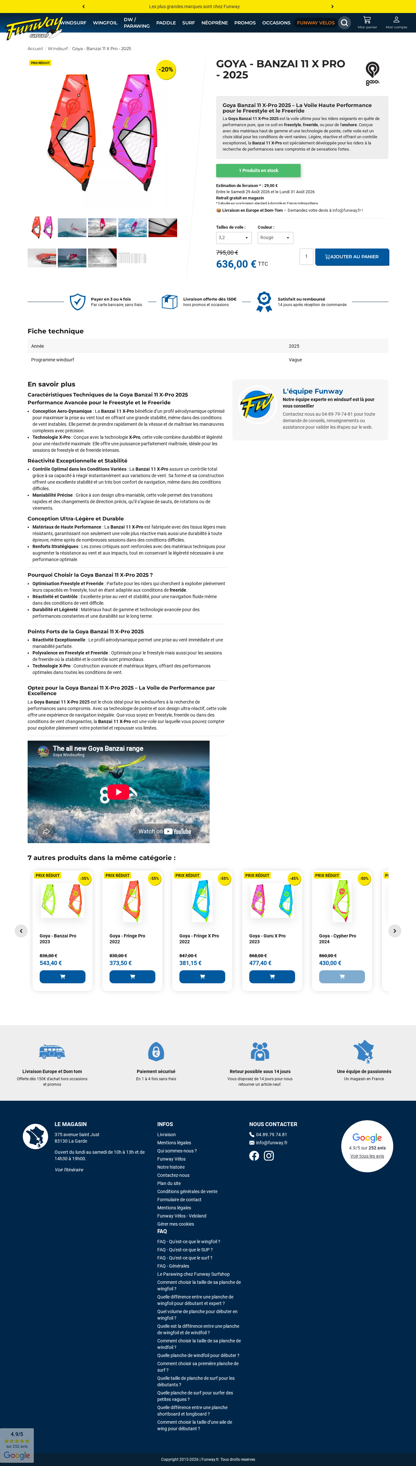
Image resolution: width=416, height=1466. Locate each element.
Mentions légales (174, 1142)
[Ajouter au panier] (62, 976)
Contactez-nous (173, 1175)
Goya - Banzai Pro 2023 (58, 938)
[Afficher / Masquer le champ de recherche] (344, 23)
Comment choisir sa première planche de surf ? (198, 1367)
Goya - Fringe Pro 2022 (127, 938)
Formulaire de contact (179, 1199)
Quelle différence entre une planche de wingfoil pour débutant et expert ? (195, 1300)
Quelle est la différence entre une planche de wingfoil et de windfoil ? (198, 1329)
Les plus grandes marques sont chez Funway (194, 6)
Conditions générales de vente (187, 1191)
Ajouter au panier (354, 257)
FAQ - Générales (173, 1266)
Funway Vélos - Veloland (181, 1215)
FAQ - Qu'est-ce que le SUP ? (185, 1249)
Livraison (166, 1134)
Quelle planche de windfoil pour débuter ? (198, 1355)
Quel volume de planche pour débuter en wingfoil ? (197, 1315)
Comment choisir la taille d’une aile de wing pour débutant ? (194, 1425)
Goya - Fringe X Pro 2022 (199, 938)
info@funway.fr (346, 210)
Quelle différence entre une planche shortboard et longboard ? (192, 1411)
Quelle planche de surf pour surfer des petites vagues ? (195, 1396)
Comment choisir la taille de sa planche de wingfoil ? (199, 1285)
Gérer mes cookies (175, 1224)
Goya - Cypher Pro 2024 (337, 938)
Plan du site (169, 1183)
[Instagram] (269, 1156)
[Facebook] (254, 1156)
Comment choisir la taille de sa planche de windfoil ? (199, 1344)
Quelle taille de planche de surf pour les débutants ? (196, 1381)
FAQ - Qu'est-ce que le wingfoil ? (188, 1241)
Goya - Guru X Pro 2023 (267, 938)
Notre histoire (171, 1167)
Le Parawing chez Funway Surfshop (193, 1274)
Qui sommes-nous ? (177, 1150)
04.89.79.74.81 (271, 1134)
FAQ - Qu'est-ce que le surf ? (185, 1257)
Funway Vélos (171, 1159)
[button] (21, 930)
